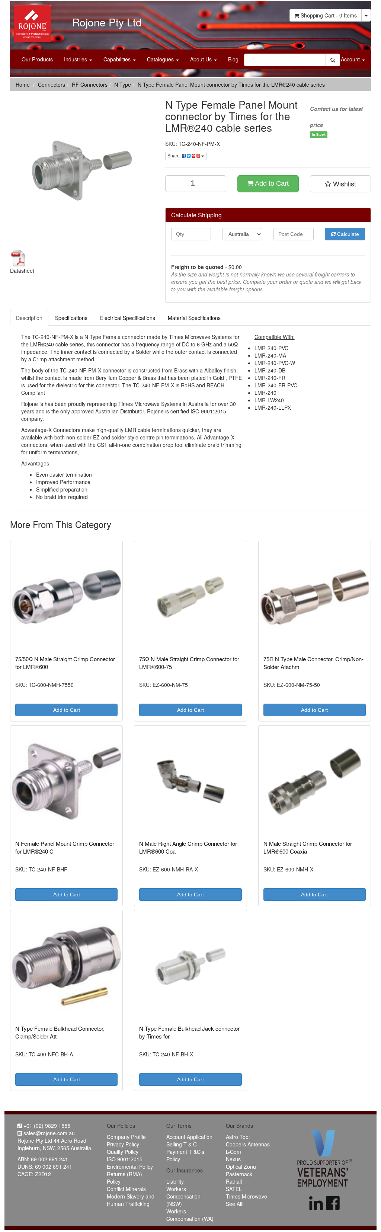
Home (23, 84)
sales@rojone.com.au (48, 1133)
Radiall (234, 1181)
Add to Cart (271, 183)
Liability (175, 1181)
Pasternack (239, 1174)
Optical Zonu (241, 1166)
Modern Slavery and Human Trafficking (130, 1200)
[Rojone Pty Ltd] (30, 21)
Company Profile (126, 1136)
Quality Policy (122, 1151)
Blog (233, 59)
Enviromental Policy (130, 1166)
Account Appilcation (189, 1136)
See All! (235, 1203)
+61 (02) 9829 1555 (46, 1125)
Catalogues (161, 59)
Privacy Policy (123, 1144)
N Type (122, 84)
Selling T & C (181, 1144)
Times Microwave (246, 1196)
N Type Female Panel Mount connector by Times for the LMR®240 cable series (231, 84)
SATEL (234, 1189)
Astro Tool (238, 1136)
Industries (76, 59)
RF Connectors (90, 84)
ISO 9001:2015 (125, 1159)
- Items (329, 15)
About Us (201, 59)
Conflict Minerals (126, 1189)
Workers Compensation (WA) (190, 1214)
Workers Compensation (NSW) (183, 1196)
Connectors (51, 84)
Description (29, 317)
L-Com (233, 1151)
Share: (174, 156)
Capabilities (117, 59)
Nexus (233, 1159)
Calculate (347, 234)
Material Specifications (194, 317)
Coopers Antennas (248, 1144)
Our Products (37, 59)
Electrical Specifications (127, 317)
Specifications (71, 317)
